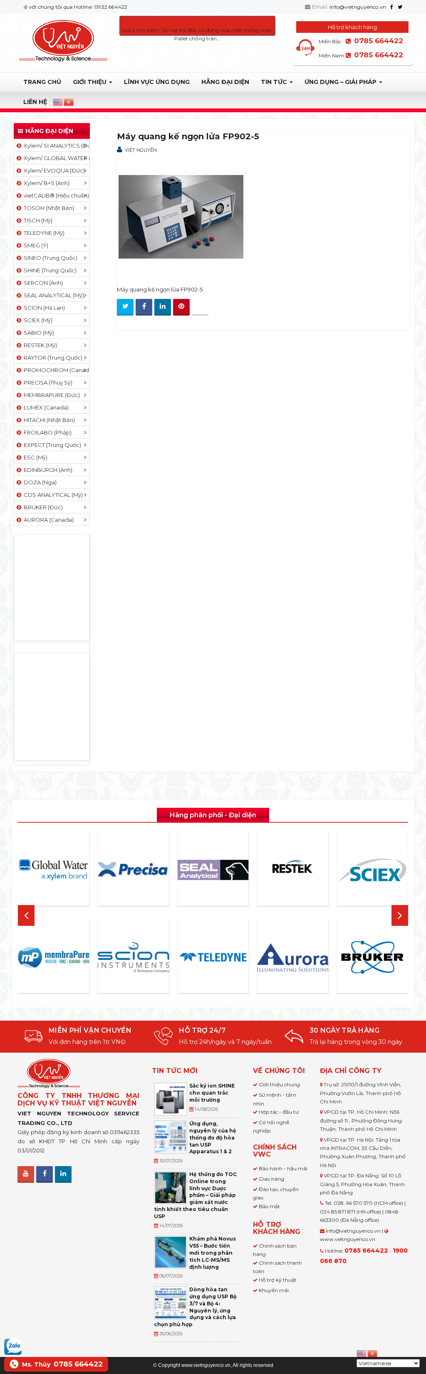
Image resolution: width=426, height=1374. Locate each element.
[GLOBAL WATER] (53, 870)
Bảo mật (269, 1206)
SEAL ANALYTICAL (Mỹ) (52, 295)
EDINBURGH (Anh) (46, 469)
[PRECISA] (133, 870)
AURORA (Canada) (47, 519)
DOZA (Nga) (39, 482)
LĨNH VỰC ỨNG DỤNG (157, 82)
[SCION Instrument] (133, 957)
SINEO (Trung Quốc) (49, 257)
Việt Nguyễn (141, 150)
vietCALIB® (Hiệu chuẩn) (55, 195)
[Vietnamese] (69, 102)
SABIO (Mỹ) (37, 332)
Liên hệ (35, 102)
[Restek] (293, 870)
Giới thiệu (90, 82)
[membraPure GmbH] (53, 957)
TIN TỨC (275, 82)
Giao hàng (271, 1179)
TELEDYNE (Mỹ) (42, 232)
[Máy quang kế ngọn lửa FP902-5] (181, 218)
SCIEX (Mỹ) (36, 320)
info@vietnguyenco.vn (357, 7)
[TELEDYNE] (213, 957)
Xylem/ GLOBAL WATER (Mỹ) (55, 158)
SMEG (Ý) (34, 245)
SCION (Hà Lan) (43, 307)
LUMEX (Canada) (45, 407)
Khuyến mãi (274, 1290)
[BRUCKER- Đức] (372, 957)
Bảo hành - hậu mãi (283, 1168)
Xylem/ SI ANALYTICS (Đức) (55, 145)
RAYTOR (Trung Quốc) (51, 357)
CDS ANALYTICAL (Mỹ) (52, 494)
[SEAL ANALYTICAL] (213, 870)
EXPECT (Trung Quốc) (51, 445)
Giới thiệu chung (279, 1084)
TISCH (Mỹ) (36, 220)
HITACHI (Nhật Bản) (48, 420)
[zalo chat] (13, 1346)
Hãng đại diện (225, 82)
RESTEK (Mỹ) (39, 345)
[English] (58, 102)
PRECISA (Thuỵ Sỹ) (46, 382)
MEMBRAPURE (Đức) (50, 395)
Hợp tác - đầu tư (279, 1112)
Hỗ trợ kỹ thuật (278, 1280)
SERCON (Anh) (42, 282)
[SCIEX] (372, 870)
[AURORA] (293, 957)
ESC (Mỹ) (34, 457)
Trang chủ (42, 82)
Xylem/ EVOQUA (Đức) (53, 170)
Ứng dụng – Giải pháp (341, 82)
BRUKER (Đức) (42, 507)
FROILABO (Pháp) (46, 432)
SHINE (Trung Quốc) (49, 270)
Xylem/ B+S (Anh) (45, 183)
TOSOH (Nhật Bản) (47, 208)
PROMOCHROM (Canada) (55, 370)
